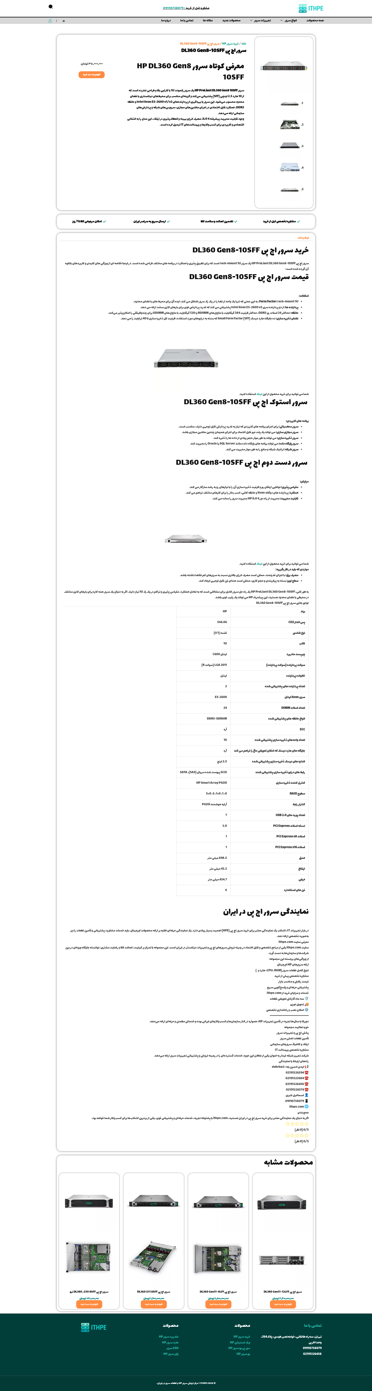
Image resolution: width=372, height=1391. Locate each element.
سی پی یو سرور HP (239, 1348)
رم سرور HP (243, 1354)
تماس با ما (186, 20)
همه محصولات (315, 20)
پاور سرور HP (170, 1354)
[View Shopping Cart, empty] (64, 21)
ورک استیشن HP (240, 1342)
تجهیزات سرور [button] (262, 20)
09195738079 (173, 8)
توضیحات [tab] (303, 238)
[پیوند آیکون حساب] (50, 21)
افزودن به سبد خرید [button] (283, 1304)
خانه (243, 44)
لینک (259, 394)
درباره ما (166, 20)
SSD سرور (172, 1348)
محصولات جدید (231, 20)
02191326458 (312, 1354)
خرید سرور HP (230, 44)
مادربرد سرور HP (168, 1337)
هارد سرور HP (170, 1342)
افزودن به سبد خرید (91, 75)
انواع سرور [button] (291, 20)
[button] (51, 8)
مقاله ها (208, 20)
